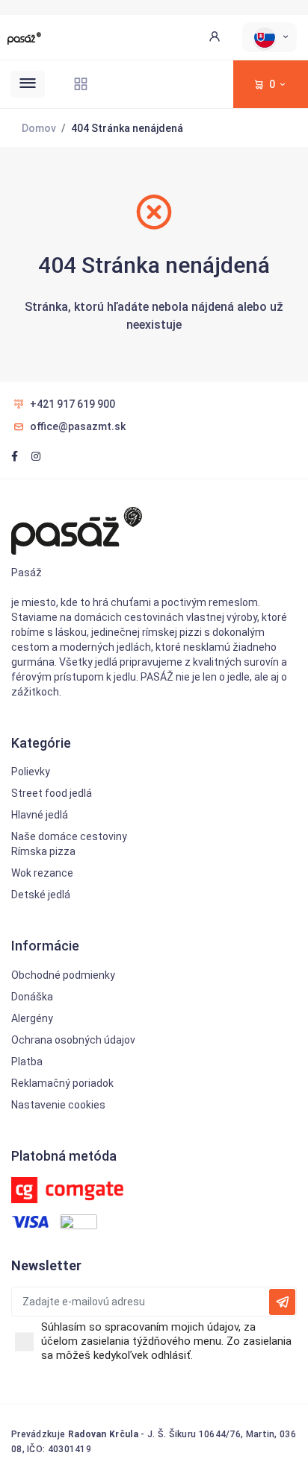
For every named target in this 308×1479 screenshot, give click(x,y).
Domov (39, 128)
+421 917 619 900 (72, 404)
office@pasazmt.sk (78, 426)
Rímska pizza (43, 851)
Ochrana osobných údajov (73, 1040)
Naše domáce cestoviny (69, 836)
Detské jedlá (40, 895)
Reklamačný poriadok (62, 1083)
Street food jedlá (51, 793)
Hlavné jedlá (39, 815)
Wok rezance (42, 873)
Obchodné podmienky (63, 975)
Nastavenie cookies (58, 1105)
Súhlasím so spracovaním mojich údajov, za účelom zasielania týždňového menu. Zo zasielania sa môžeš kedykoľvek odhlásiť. (166, 1341)
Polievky (30, 772)
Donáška (32, 997)
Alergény (32, 1018)
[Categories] (80, 83)
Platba (27, 1062)
